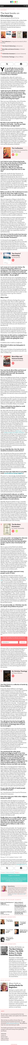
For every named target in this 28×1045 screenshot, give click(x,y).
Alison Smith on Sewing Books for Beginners (14, 996)
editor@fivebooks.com (22, 864)
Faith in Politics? (14, 894)
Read (13, 154)
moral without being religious (13, 473)
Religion (17, 872)
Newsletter (3, 1033)
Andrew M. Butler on (16, 951)
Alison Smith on (16, 985)
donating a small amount (15, 880)
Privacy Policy (4, 1036)
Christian (3, 872)
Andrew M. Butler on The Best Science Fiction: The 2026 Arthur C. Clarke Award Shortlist (14, 962)
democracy (19, 431)
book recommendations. (12, 1023)
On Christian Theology (19, 671)
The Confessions (17, 148)
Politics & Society (10, 872)
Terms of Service (5, 1038)
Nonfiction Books (8, 9)
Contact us (3, 1035)
